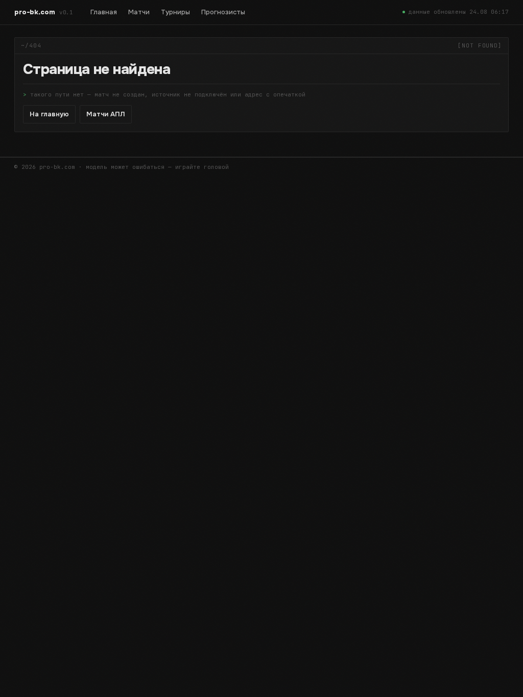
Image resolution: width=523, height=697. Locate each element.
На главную (49, 114)
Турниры (175, 12)
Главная (103, 12)
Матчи (139, 12)
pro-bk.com (43, 12)
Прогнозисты (223, 12)
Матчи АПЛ (105, 114)
